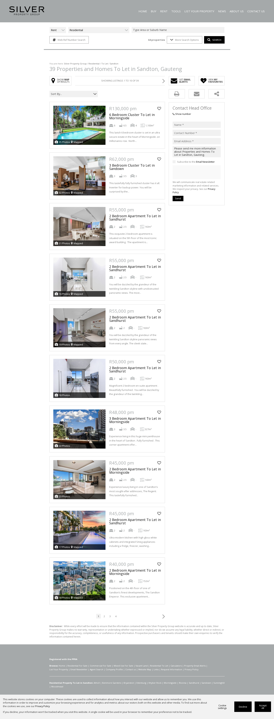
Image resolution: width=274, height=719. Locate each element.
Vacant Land (142, 665)
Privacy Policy (192, 669)
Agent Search (96, 669)
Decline (243, 706)
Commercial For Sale (100, 665)
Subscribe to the (196, 161)
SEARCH (216, 40)
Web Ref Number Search (71, 40)
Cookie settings (222, 707)
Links (156, 669)
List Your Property (58, 669)
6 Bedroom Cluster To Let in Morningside (132, 116)
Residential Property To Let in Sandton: (71, 682)
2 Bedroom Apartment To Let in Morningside (135, 470)
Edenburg (141, 682)
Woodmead (57, 686)
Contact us (130, 669)
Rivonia (182, 682)
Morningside (170, 682)
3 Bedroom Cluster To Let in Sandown (132, 167)
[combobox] (178, 30)
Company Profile (114, 669)
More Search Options (187, 40)
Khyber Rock (155, 682)
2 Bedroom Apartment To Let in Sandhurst (135, 217)
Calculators (176, 665)
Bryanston (129, 682)
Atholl (97, 682)
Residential (94, 63)
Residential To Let (159, 665)
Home (62, 665)
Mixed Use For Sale (123, 665)
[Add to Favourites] (159, 108)
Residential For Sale (77, 665)
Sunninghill (219, 682)
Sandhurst (194, 682)
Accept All (263, 707)
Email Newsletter (205, 161)
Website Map (144, 669)
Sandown (206, 682)
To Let (104, 63)
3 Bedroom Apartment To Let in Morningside (135, 420)
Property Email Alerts (195, 665)
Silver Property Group (75, 63)
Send (178, 198)
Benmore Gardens (111, 682)
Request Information (171, 669)
